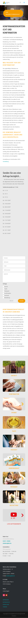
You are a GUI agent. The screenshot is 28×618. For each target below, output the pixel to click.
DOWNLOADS (6, 604)
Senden (22, 301)
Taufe (5, 289)
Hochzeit (6, 295)
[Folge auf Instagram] (4, 595)
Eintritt (6, 286)
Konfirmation (7, 293)
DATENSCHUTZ (6, 602)
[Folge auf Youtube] (6, 595)
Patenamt (6, 291)
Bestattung (7, 297)
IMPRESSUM (6, 599)
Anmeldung (6, 161)
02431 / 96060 (6, 541)
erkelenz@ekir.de (7, 543)
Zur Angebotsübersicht (13, 13)
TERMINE (5, 606)
